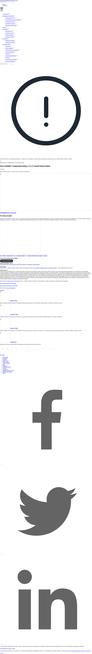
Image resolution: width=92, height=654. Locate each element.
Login (4, 4)
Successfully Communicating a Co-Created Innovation (12, 255)
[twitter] (47, 554)
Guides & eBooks (9, 35)
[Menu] (1, 9)
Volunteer (7, 53)
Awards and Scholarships (10, 55)
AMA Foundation (9, 48)
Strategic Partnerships (10, 61)
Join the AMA (6, 14)
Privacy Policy (6, 362)
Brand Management (4, 264)
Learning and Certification (8, 16)
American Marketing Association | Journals (37, 255)
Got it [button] (1, 653)
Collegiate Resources (9, 52)
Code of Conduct (6, 363)
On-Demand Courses (9, 21)
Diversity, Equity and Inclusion (12, 50)
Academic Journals (9, 33)
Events (4, 27)
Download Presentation (7, 260)
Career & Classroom (9, 36)
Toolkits (4, 368)
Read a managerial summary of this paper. (9, 285)
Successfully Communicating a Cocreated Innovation (45, 267)
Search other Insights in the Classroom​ (8, 283)
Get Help (7, 57)
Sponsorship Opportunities (11, 59)
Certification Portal (7, 367)
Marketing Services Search (8, 370)
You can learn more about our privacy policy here (80, 650)
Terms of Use (5, 360)
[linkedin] (47, 644)
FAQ (4, 364)
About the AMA (6, 44)
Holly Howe (17, 281)
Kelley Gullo (10, 281)
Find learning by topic (10, 17)
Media (4, 373)
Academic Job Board (9, 42)
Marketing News (9, 31)
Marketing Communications (34, 264)
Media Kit (5, 365)
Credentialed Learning (10, 23)
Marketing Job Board (9, 40)
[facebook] (47, 464)
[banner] (46, 113)
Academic (2, 290)
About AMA (8, 46)
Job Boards (5, 38)
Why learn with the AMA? (11, 25)
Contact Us (5, 358)
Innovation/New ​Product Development (17, 264)
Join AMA (5, 5)
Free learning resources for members (13, 19)
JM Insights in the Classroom (8, 212)
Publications (5, 29)
